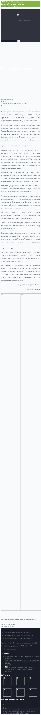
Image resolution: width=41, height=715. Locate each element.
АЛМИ (17, 713)
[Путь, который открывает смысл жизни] (19, 667)
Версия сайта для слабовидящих (13, 4)
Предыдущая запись (8, 624)
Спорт (26, 103)
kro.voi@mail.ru (18, 2)
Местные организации (9, 103)
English (15, 6)
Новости (20, 103)
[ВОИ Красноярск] (23, 20)
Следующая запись (7, 626)
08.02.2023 (4, 101)
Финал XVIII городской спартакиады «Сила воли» (22, 656)
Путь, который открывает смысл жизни (18, 669)
